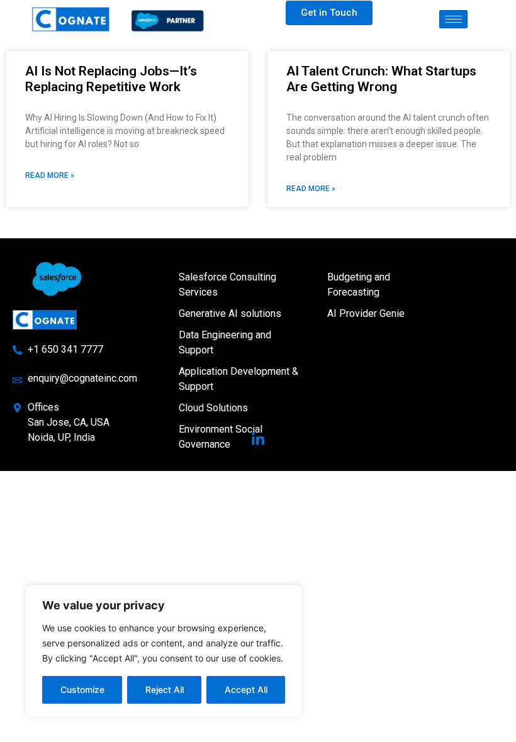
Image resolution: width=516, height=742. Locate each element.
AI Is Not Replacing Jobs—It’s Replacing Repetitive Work (111, 79)
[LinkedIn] (258, 439)
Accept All (246, 689)
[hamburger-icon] (453, 19)
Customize (82, 689)
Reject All (164, 689)
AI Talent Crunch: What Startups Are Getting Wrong (381, 79)
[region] (163, 651)
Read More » (49, 175)
